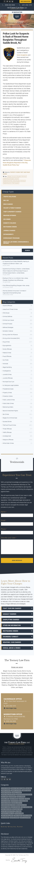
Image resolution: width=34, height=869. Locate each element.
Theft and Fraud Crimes (9, 425)
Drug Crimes (6, 342)
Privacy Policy (12, 826)
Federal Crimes (7, 352)
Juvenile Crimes (7, 374)
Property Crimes (15, 172)
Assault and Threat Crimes (10, 309)
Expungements (8, 234)
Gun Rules (5, 360)
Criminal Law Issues (8, 320)
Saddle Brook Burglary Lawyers (11, 178)
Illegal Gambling (7, 367)
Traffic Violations (9, 196)
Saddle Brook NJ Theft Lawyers (11, 183)
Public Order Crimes (8, 403)
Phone (4, 529)
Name (3, 512)
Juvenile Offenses (8, 378)
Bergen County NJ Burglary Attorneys (17, 176)
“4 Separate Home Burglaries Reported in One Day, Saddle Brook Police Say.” (17, 162)
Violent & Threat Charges (12, 208)
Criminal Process (7, 323)
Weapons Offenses (9, 215)
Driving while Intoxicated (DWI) (11, 338)
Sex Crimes (7, 219)
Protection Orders (8, 396)
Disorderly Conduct (10, 637)
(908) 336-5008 (10, 5)
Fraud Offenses (7, 356)
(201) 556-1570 (27, 5)
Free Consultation (25, 1)
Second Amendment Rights (10, 410)
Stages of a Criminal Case (10, 418)
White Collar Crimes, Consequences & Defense (16, 242)
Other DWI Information (12, 625)
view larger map (11, 708)
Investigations (7, 371)
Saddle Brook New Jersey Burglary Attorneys (14, 181)
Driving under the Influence (10, 334)
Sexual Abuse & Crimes (11, 648)
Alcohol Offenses (7, 305)
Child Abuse (6, 313)
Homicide (5, 363)
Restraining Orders (10, 226)
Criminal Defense (7, 316)
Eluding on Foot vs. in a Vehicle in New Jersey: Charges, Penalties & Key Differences (15, 279)
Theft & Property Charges (12, 211)
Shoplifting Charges (11, 620)
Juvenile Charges (9, 230)
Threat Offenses (7, 429)
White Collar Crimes (8, 443)
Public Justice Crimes (9, 399)
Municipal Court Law (8, 381)
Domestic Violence (9, 223)
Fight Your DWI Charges (12, 608)
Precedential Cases (8, 389)
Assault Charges (9, 614)
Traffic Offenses (7, 432)
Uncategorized (7, 436)
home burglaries (22, 55)
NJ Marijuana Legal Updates (11, 385)
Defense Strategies (8, 327)
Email (3, 520)
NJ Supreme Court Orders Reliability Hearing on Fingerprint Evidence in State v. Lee (16, 262)
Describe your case (8, 538)
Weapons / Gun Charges (12, 642)
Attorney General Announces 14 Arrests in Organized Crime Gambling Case (14, 291)
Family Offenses (7, 349)
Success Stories (7, 421)
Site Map (4, 826)
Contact (21, 826)
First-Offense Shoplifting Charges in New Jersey (16, 285)
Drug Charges (8, 204)
